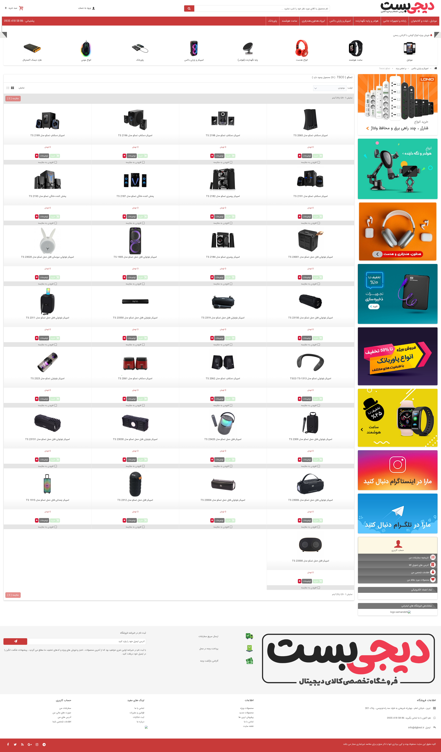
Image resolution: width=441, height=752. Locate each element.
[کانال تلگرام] (398, 513)
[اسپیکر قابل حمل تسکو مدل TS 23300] (310, 544)
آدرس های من (64, 717)
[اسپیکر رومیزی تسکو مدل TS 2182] (223, 180)
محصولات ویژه (247, 708)
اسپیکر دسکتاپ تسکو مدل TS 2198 (223, 135)
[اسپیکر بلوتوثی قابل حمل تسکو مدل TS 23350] (135, 301)
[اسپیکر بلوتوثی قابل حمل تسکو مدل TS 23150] (310, 301)
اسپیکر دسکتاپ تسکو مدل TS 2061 (135, 378)
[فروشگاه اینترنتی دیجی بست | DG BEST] (407, 15)
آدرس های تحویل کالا (419, 565)
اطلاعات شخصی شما (62, 722)
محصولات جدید (246, 713)
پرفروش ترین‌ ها (246, 717)
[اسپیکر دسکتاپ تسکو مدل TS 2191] (310, 180)
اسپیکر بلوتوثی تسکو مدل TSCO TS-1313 (310, 378)
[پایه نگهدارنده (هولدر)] (398, 169)
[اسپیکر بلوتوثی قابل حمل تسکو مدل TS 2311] (47, 301)
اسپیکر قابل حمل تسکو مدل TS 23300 (310, 560)
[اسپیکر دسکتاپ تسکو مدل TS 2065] (310, 119)
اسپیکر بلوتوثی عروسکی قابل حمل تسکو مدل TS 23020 (47, 257)
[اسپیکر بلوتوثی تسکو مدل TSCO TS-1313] (310, 362)
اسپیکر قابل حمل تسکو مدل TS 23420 (222, 439)
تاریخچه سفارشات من (419, 558)
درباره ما (140, 722)
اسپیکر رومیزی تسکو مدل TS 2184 (223, 257)
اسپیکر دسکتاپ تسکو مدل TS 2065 (310, 135)
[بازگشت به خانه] (435, 68)
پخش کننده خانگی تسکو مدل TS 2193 (47, 196)
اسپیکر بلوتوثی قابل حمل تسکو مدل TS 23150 (310, 317)
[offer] (398, 356)
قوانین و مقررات (137, 713)
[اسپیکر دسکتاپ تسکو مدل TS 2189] (47, 119)
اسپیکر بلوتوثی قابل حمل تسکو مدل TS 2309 (310, 439)
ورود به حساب (84, 8)
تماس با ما (249, 722)
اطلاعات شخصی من (420, 573)
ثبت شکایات (138, 717)
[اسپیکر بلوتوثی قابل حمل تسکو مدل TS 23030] (135, 423)
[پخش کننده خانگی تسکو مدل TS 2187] (135, 180)
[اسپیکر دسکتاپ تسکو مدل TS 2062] (223, 362)
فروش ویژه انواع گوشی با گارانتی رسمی (411, 35)
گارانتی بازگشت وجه (209, 661)
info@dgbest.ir (416, 728)
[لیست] (7, 87)
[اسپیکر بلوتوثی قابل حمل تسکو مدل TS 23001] (310, 241)
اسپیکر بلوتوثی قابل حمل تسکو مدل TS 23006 (310, 500)
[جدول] (12, 87)
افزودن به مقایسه (309, 162)
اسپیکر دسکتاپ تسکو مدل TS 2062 (223, 378)
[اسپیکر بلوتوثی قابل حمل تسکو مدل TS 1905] (135, 241)
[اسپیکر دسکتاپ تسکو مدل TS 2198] (223, 119)
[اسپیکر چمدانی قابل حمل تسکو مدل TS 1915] (47, 484)
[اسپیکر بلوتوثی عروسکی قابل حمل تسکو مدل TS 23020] (47, 241)
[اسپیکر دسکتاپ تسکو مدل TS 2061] (135, 362)
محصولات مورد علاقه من (418, 580)
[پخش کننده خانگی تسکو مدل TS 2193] (47, 180)
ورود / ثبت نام (10, 28)
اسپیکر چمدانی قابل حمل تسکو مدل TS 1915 (47, 500)
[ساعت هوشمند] (398, 418)
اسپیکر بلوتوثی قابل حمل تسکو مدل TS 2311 (47, 317)
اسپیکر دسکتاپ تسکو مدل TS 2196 (135, 135)
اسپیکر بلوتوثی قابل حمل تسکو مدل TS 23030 (135, 439)
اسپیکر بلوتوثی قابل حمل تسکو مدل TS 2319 (222, 317)
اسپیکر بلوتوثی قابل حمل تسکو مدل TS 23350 (135, 317)
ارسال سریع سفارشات (208, 636)
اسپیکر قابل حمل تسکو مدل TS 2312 (135, 500)
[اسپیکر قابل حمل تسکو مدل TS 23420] (223, 423)
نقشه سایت (248, 726)
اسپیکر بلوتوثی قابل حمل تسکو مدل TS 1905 (135, 257)
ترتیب (350, 88)
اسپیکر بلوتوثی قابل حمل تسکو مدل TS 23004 (223, 500)
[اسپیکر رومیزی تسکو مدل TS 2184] (223, 241)
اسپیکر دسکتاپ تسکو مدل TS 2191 (310, 196)
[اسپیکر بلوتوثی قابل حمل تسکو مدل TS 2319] (223, 301)
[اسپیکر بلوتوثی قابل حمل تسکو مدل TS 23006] (310, 484)
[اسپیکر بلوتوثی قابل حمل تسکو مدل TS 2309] (310, 423)
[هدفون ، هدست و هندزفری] (398, 232)
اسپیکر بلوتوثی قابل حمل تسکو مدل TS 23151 (47, 439)
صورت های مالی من (62, 713)
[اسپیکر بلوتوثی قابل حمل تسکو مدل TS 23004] (223, 484)
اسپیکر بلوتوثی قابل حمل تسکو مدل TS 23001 (310, 257)
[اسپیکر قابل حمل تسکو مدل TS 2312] (135, 484)
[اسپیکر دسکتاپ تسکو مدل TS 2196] (135, 119)
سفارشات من (65, 708)
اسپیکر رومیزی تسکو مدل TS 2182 (223, 196)
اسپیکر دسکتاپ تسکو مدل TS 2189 (47, 135)
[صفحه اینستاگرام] (398, 470)
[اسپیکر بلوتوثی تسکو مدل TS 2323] (47, 362)
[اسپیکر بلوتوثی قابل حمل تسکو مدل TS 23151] (47, 423)
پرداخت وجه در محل (208, 649)
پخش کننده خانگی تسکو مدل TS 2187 (135, 196)
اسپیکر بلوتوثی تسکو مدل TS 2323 (47, 378)
